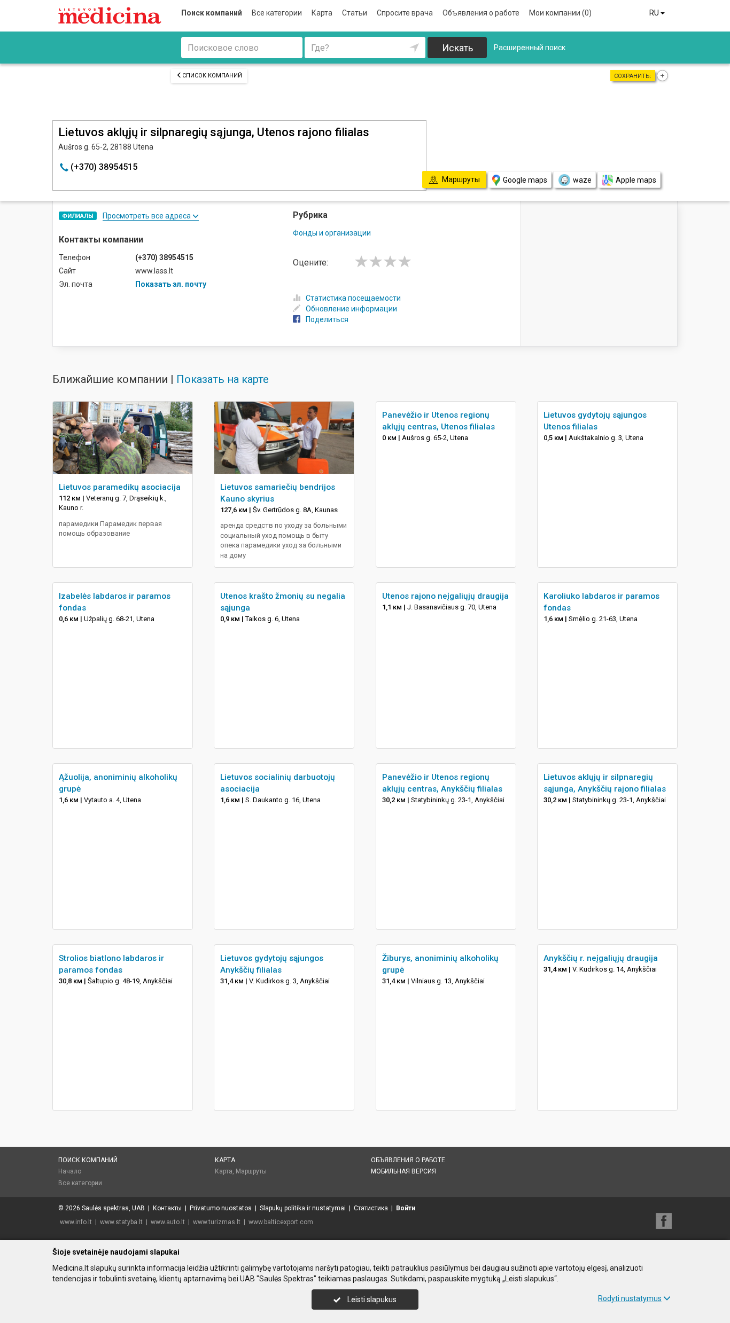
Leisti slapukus (371, 1299)
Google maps (525, 180)
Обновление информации (351, 308)
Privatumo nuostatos (221, 1208)
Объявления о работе (480, 13)
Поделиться (327, 319)
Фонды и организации (332, 233)
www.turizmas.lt (216, 1222)
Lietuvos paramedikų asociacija (120, 487)
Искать (457, 47)
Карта (322, 13)
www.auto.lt (168, 1222)
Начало (69, 1171)
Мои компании (560, 13)
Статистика (371, 1208)
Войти (405, 1208)
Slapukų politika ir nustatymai (303, 1208)
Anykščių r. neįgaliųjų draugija (600, 958)
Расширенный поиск (529, 47)
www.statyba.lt (121, 1222)
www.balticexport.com (280, 1222)
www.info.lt (76, 1222)
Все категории (277, 13)
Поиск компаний (211, 13)
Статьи (354, 13)
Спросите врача (405, 13)
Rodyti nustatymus (630, 1298)
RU (655, 13)
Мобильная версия (403, 1171)
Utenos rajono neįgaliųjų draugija (445, 596)
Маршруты (251, 1171)
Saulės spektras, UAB (113, 1208)
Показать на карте (222, 379)
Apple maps (636, 180)
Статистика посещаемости (353, 298)
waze (582, 180)
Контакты (167, 1208)
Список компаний (212, 75)
